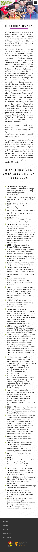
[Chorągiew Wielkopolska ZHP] (10, 547)
